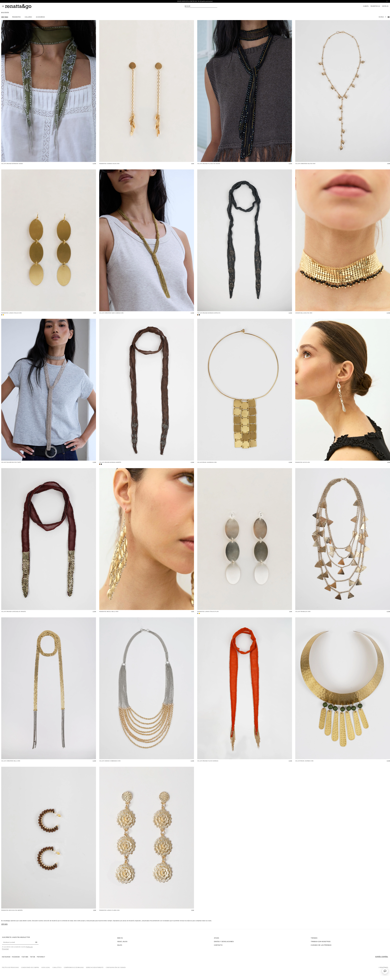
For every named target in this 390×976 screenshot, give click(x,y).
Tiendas (314, 938)
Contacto (218, 945)
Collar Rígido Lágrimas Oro (304, 760)
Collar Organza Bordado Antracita (208, 313)
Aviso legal (45, 967)
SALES (119, 945)
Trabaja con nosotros (320, 941)
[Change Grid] (388, 17)
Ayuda (216, 938)
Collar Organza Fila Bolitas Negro (208, 163)
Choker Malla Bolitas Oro (303, 313)
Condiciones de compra (30, 967)
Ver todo (4, 17)
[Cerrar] (386, 1)
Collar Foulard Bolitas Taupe (11, 462)
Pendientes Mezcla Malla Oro (108, 611)
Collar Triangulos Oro (303, 611)
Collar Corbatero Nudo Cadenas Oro (111, 313)
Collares (28, 17)
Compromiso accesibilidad (74, 967)
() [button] (375, 6)
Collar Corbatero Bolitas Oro (305, 163)
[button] (201, 6)
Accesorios (40, 17)
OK (36, 942)
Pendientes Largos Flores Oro (109, 910)
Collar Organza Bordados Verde (12, 163)
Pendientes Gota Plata (302, 462)
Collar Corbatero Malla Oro (10, 760)
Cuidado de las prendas (321, 945)
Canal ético (57, 967)
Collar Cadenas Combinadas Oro (110, 760)
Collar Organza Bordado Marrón (110, 462)
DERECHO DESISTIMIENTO (94, 967)
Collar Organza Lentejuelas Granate (13, 611)
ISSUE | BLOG (122, 941)
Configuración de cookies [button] (116, 967)
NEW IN (120, 938)
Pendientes (16, 17)
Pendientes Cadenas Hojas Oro (109, 163)
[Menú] (3, 6)
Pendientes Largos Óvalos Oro (11, 313)
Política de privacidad (10, 967)
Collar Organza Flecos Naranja (207, 760)
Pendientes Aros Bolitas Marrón (12, 910)
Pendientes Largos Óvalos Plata (208, 611)
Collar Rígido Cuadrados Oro (207, 462)
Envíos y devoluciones (224, 941)
